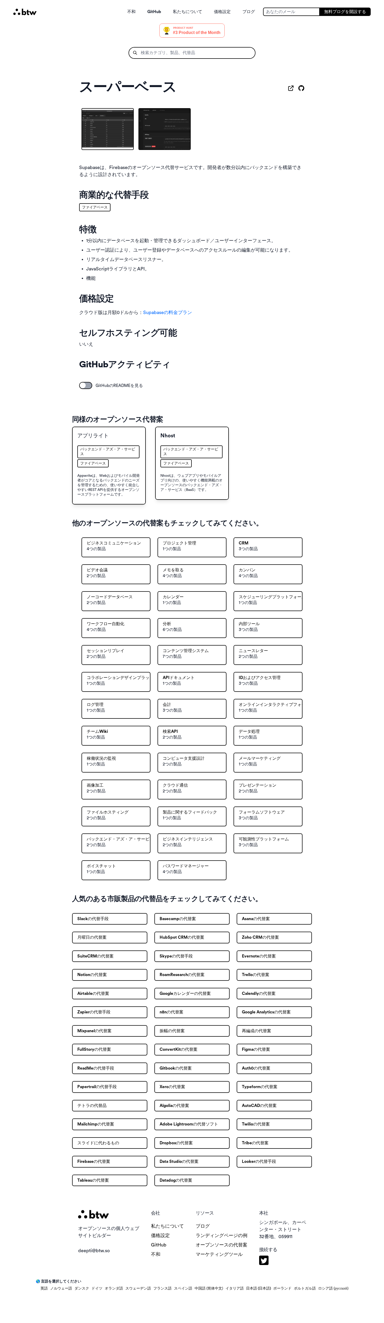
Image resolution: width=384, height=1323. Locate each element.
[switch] (85, 385)
